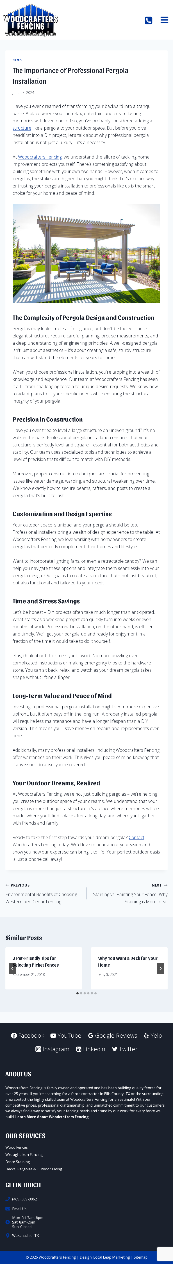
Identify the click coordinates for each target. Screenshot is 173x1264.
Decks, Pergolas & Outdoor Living (33, 1169)
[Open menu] (164, 20)
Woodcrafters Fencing (40, 157)
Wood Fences (16, 1147)
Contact (136, 837)
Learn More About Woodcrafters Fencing (52, 1116)
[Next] (160, 968)
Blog (17, 60)
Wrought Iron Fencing (24, 1154)
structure (22, 128)
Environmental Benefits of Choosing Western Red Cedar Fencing (41, 894)
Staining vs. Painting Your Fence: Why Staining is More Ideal (130, 894)
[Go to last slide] (12, 968)
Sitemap (141, 1257)
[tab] (77, 993)
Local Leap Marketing (111, 1257)
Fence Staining (17, 1161)
